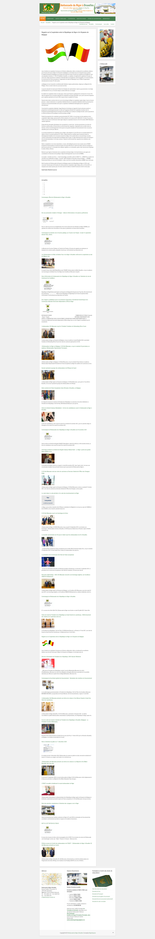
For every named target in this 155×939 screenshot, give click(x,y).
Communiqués (98, 24)
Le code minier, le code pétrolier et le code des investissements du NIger (60, 493)
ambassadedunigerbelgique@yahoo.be (76, 920)
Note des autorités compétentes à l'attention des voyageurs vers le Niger (60, 803)
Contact (112, 24)
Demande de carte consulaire (99, 901)
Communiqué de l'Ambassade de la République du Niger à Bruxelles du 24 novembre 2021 (64, 430)
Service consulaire (61, 18)
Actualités (48, 22)
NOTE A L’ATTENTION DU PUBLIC (50, 823)
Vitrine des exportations (94, 18)
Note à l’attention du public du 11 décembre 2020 (54, 741)
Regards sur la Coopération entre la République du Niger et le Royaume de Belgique (63, 636)
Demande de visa (83, 24)
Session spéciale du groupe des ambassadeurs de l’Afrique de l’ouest (59, 368)
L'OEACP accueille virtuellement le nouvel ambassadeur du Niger (58, 783)
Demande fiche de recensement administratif (102, 899)
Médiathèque (106, 18)
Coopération (71, 18)
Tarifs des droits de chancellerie (99, 889)
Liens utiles (106, 24)
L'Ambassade (50, 18)
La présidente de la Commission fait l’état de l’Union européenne (58, 555)
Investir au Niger (81, 18)
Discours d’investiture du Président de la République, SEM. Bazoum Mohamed (61, 656)
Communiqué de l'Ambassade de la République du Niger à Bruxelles (58, 596)
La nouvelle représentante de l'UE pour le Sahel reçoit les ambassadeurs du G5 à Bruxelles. (64, 535)
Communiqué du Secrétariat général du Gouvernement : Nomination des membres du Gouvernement (67, 678)
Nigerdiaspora (92, 933)
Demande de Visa (96, 891)
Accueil (43, 18)
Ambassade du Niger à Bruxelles (75, 933)
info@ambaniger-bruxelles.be (48, 897)
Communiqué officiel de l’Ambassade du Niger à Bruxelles (56, 197)
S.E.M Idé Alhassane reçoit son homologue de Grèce (55, 513)
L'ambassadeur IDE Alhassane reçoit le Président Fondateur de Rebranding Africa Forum (64, 326)
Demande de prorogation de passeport (101, 896)
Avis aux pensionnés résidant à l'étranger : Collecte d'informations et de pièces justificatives (65, 213)
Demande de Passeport (97, 894)
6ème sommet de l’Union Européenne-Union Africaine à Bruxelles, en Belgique (61, 388)
